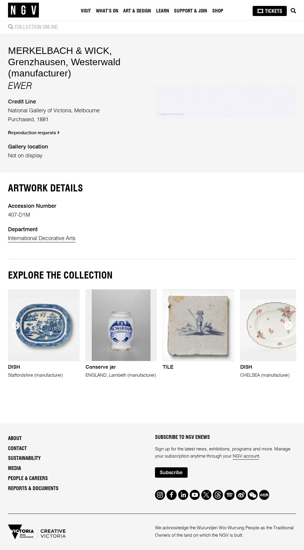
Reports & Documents (33, 488)
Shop (217, 11)
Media (14, 468)
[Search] (293, 11)
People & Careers (28, 478)
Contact (17, 448)
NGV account (246, 456)
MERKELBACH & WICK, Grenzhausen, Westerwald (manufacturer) (64, 62)
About (15, 438)
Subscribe (171, 472)
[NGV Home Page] (23, 10)
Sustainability (24, 458)
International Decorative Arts (41, 238)
